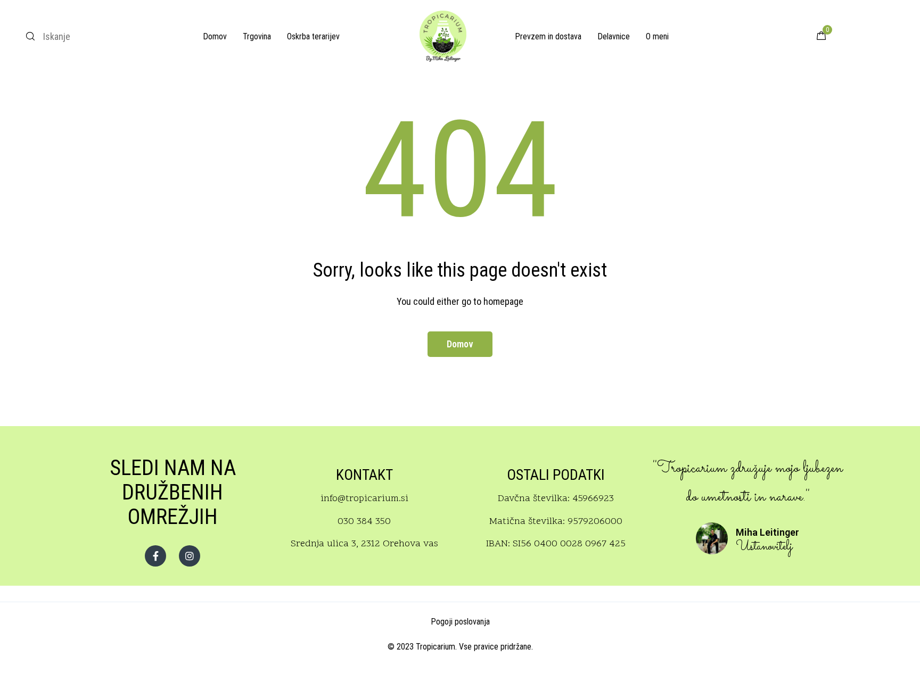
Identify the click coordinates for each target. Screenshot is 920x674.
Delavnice (613, 36)
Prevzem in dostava (548, 36)
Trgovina (257, 36)
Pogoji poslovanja (460, 622)
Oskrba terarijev (313, 36)
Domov (215, 36)
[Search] (30, 36)
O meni (657, 36)
